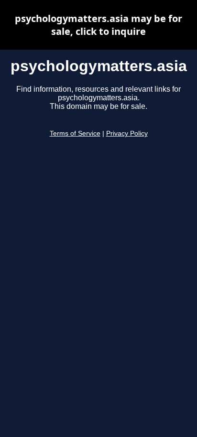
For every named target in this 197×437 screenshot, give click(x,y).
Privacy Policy (127, 133)
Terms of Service (75, 133)
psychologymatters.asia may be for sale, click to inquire (98, 25)
